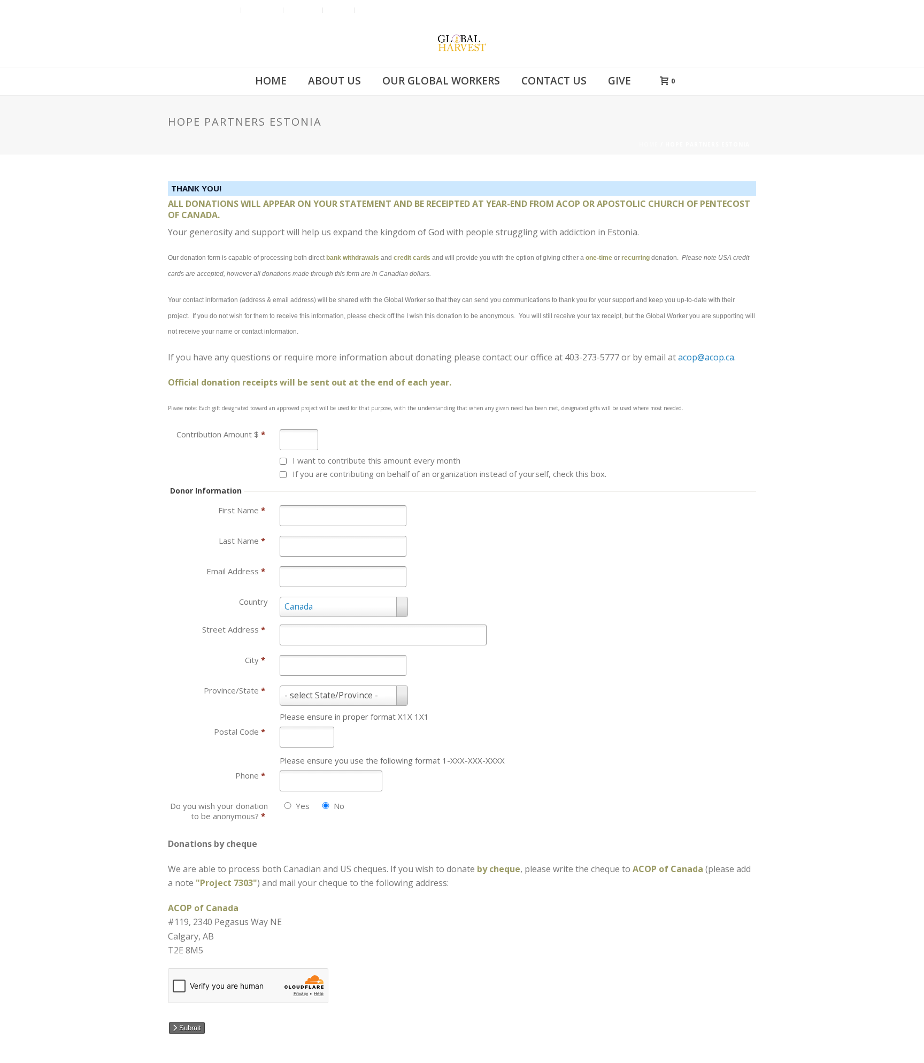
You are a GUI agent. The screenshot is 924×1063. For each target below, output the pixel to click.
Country (253, 601)
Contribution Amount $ (220, 434)
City (255, 659)
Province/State (234, 690)
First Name (241, 510)
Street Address (233, 629)
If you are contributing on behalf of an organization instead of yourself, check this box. (449, 473)
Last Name (242, 540)
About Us (334, 81)
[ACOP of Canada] (462, 43)
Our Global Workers (441, 81)
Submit (189, 1028)
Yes (303, 806)
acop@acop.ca (706, 357)
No (339, 806)
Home (271, 81)
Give (619, 81)
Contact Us (554, 81)
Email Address (235, 571)
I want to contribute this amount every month (376, 460)
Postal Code (239, 731)
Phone (250, 775)
